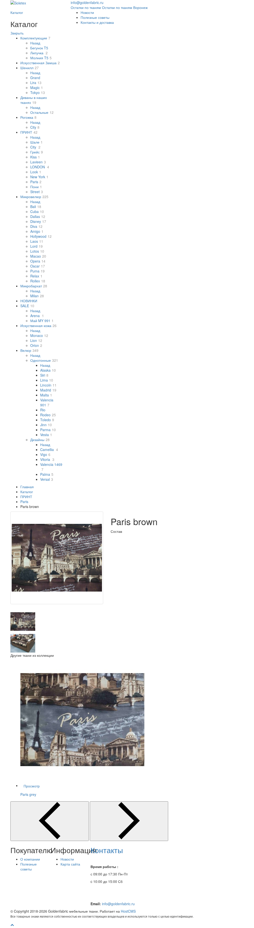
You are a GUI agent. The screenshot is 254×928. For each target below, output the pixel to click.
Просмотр (32, 785)
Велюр (29, 350)
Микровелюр (34, 196)
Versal (46, 479)
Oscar (37, 266)
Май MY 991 (42, 320)
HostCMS (128, 911)
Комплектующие (35, 37)
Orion (36, 345)
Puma (37, 271)
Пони (36, 186)
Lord (36, 246)
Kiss (35, 156)
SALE (27, 305)
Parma (48, 429)
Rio (42, 409)
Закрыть (17, 32)
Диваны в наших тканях (33, 100)
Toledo (47, 419)
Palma (46, 474)
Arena (37, 315)
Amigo (36, 231)
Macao (38, 256)
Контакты (107, 850)
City (34, 127)
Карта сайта (70, 864)
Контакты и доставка (97, 22)
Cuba (37, 211)
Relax (36, 275)
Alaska (48, 370)
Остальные (42, 112)
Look (35, 171)
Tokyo (37, 92)
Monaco (39, 335)
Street (36, 191)
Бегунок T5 (39, 47)
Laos (36, 241)
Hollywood (41, 236)
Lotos (37, 251)
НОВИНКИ (28, 300)
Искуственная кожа (38, 325)
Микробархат (33, 285)
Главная (27, 486)
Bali (35, 206)
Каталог (16, 12)
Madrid (48, 390)
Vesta (46, 434)
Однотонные (44, 360)
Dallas (37, 216)
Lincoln (48, 385)
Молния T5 (41, 57)
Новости (87, 12)
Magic (36, 87)
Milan (37, 295)
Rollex (37, 280)
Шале (36, 142)
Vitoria (47, 459)
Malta (46, 394)
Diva (36, 226)
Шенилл (29, 67)
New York (39, 176)
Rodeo (48, 414)
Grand (35, 77)
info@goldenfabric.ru (118, 903)
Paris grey (28, 794)
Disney (38, 221)
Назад (35, 42)
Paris (35, 181)
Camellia (49, 449)
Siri (44, 375)
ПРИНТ (28, 132)
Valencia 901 (46, 402)
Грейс (36, 152)
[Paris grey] (137, 720)
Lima (46, 380)
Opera (37, 261)
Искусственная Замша (40, 62)
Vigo (45, 454)
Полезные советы (95, 17)
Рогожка (28, 117)
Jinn (46, 424)
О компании (30, 859)
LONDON (39, 166)
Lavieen (38, 161)
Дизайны (40, 439)
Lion (36, 340)
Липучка (39, 52)
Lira (35, 82)
